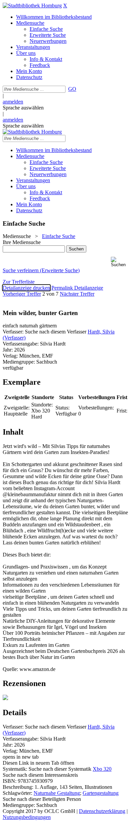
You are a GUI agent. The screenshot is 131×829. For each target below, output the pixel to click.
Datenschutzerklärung (102, 811)
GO (72, 89)
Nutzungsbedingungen (27, 817)
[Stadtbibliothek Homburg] (32, 5)
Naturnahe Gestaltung (57, 793)
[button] (119, 262)
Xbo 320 (102, 769)
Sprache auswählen (23, 107)
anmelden (13, 101)
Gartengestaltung (101, 793)
